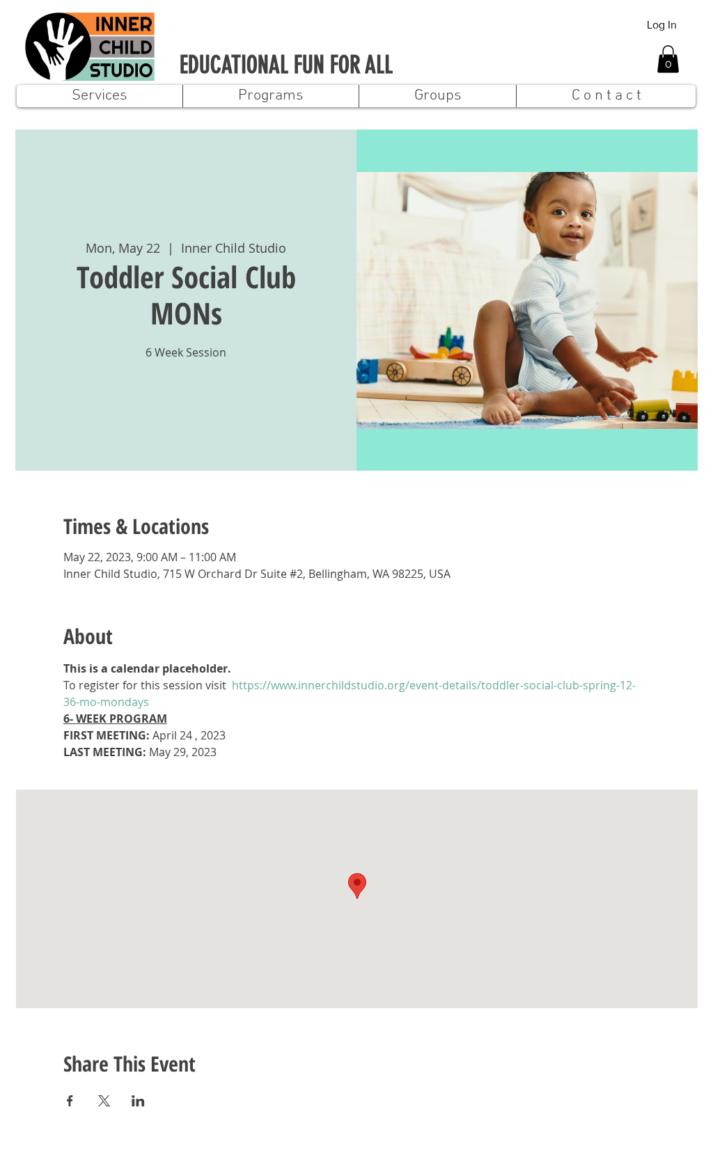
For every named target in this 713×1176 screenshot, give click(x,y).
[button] (668, 58)
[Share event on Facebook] (70, 1100)
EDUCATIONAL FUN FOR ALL (286, 65)
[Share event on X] (104, 1100)
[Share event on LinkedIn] (138, 1100)
